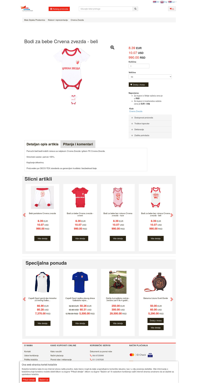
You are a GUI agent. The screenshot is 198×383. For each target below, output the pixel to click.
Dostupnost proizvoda (143, 117)
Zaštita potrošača (141, 135)
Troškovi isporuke (141, 123)
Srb (157, 1)
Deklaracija (139, 129)
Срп (173, 1)
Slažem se (43, 379)
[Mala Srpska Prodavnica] (26, 8)
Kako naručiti (56, 351)
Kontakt (27, 351)
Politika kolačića (31, 359)
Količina (132, 61)
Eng (165, 1)
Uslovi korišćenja (31, 355)
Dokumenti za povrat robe (101, 351)
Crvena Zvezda (135, 111)
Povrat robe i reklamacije (61, 359)
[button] (24, 215)
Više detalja (42, 238)
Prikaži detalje (29, 379)
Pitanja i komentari (78, 144)
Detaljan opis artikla (42, 144)
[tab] (150, 117)
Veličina (132, 72)
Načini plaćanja (57, 355)
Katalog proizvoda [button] (60, 9)
